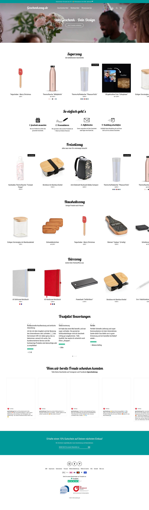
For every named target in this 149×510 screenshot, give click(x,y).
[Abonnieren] (124, 496)
